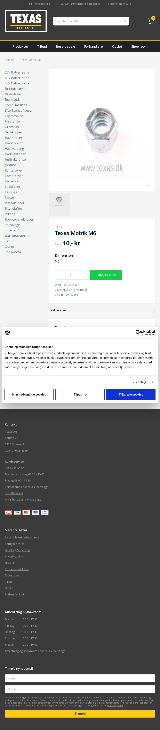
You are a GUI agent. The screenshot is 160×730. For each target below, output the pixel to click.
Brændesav (13, 94)
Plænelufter (13, 208)
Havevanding (14, 148)
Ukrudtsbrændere (18, 236)
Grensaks (12, 127)
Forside (9, 60)
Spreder (11, 230)
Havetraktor (14, 143)
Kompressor (14, 176)
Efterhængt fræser (19, 110)
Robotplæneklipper (19, 219)
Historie (10, 563)
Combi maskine (16, 105)
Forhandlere (93, 46)
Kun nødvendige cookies (29, 394)
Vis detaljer (140, 382)
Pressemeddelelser (17, 569)
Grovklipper (13, 132)
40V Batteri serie (17, 78)
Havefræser (13, 138)
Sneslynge (12, 225)
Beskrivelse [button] (57, 310)
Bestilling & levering (17, 550)
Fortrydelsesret (14, 544)
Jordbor (10, 165)
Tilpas (78, 394)
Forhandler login (15, 594)
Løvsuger (12, 192)
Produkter (20, 46)
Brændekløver (15, 89)
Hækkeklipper (15, 154)
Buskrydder (13, 99)
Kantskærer (13, 170)
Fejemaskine (14, 116)
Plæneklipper (14, 203)
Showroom (139, 46)
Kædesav (11, 181)
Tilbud (42, 46)
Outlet (117, 46)
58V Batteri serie (17, 83)
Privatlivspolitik (14, 556)
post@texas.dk (14, 493)
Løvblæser (12, 187)
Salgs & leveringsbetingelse (22, 537)
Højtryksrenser (16, 159)
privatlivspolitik (115, 705)
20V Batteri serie (17, 72)
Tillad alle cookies (131, 394)
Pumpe (10, 214)
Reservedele (65, 46)
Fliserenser (13, 121)
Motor (9, 197)
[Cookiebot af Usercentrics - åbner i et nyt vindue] (138, 333)
